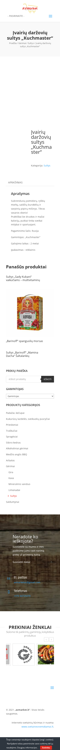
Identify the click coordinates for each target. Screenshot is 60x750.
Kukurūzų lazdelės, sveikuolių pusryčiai (28, 418)
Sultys (31, 43)
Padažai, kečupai (15, 412)
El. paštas (20, 577)
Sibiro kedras (13, 442)
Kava (11, 478)
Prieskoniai (12, 424)
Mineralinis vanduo (19, 484)
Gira (10, 472)
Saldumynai (12, 501)
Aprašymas (15, 182)
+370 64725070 (22, 595)
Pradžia (12, 43)
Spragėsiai (12, 436)
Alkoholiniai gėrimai (17, 448)
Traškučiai (11, 430)
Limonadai (14, 490)
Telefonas (20, 591)
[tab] (30, 182)
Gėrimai (22, 43)
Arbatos (10, 460)
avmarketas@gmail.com (27, 582)
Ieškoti (48, 379)
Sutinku (46, 747)
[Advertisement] (30, 88)
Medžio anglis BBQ (16, 454)
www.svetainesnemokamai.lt (37, 726)
